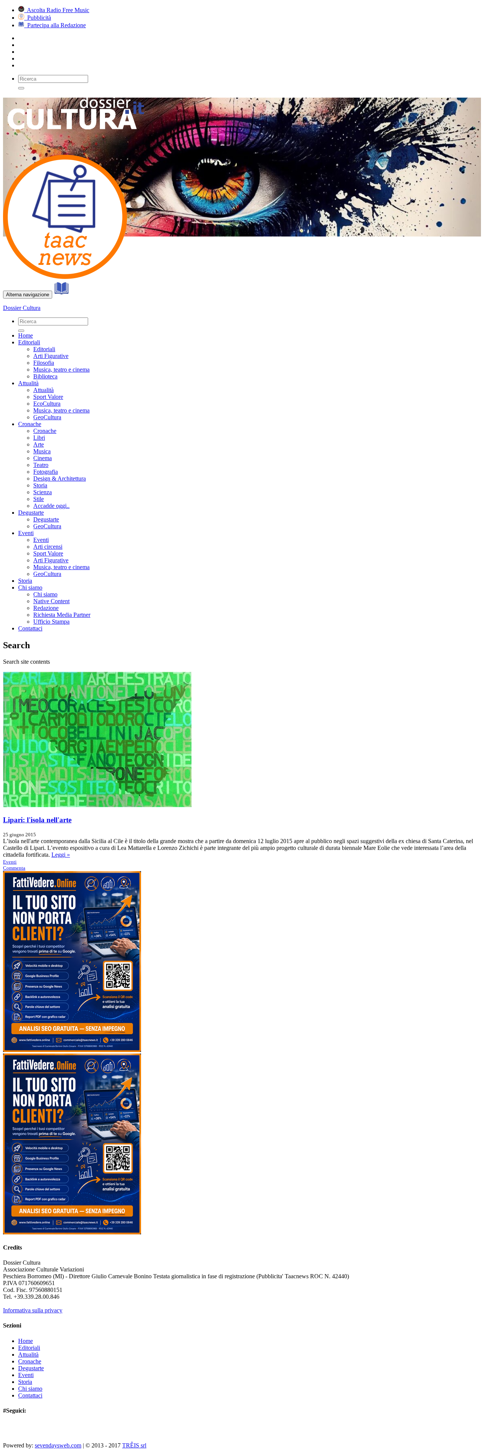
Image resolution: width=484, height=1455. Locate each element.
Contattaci (30, 628)
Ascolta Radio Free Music (56, 10)
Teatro (40, 465)
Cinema (42, 458)
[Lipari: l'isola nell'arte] (97, 805)
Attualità (28, 383)
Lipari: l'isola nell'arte (37, 820)
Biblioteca (45, 376)
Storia (40, 485)
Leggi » (60, 854)
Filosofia (43, 362)
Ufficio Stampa (51, 621)
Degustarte (31, 512)
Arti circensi (47, 546)
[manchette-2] (65, 277)
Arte (38, 444)
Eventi (26, 533)
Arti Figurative (50, 356)
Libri (39, 437)
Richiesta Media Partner (61, 615)
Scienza (42, 492)
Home (25, 335)
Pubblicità (37, 17)
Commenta (14, 868)
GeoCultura (47, 417)
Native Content (51, 601)
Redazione (46, 608)
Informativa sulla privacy (32, 1310)
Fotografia (45, 471)
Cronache (29, 424)
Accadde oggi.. (51, 506)
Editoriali (29, 342)
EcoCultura (46, 403)
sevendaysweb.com (58, 1445)
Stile (38, 499)
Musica (42, 451)
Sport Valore (48, 397)
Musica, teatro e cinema (61, 369)
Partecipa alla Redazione (55, 25)
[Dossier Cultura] (78, 139)
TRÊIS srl (134, 1445)
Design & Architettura (59, 478)
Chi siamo (30, 587)
